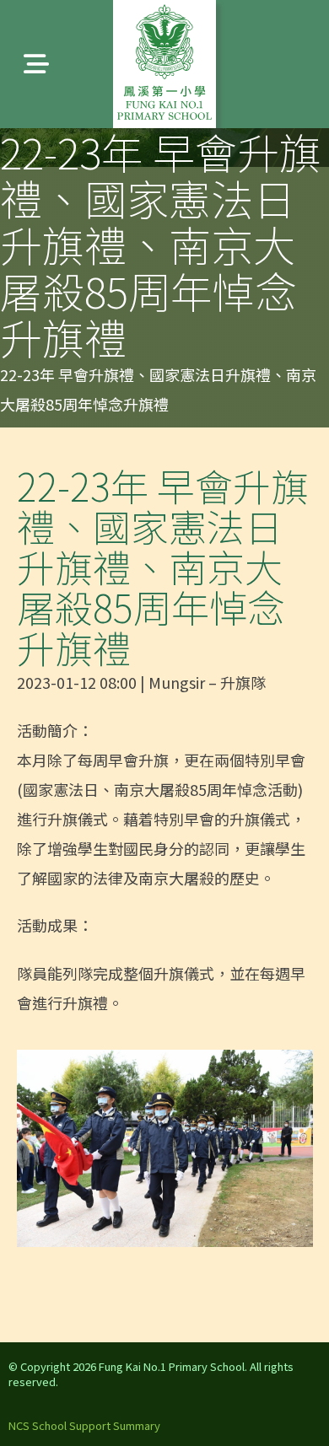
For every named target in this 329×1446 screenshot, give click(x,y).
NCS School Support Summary (84, 1425)
